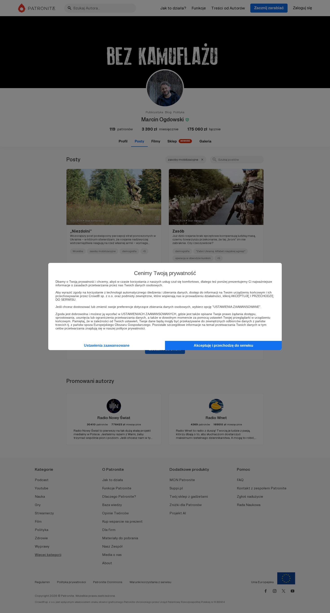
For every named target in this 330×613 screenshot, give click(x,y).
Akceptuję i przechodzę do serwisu (223, 345)
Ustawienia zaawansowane (107, 345)
